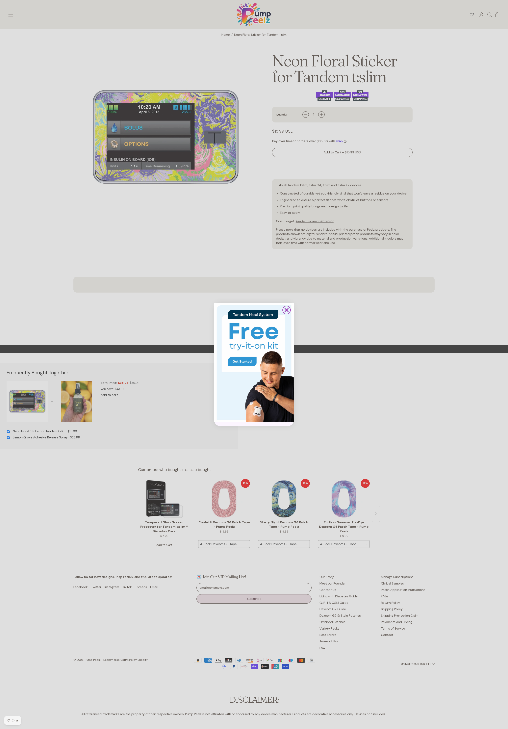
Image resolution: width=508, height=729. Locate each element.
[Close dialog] (287, 310)
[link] (254, 362)
